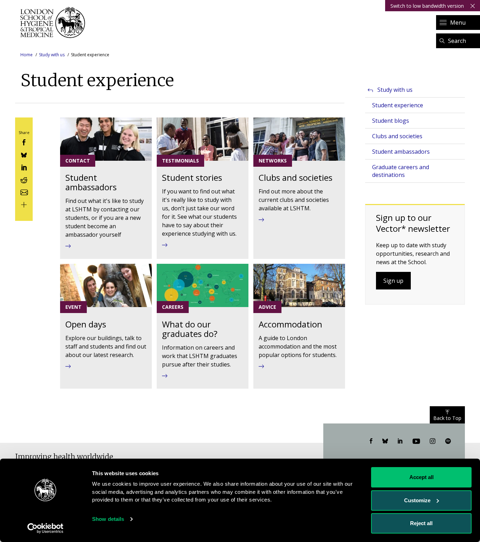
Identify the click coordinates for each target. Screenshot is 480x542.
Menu (458, 22)
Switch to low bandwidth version (427, 5)
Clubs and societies (397, 136)
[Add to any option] (24, 204)
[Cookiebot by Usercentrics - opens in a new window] (45, 528)
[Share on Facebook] (24, 142)
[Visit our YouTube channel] (416, 441)
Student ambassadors (401, 151)
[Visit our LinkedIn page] (400, 441)
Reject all (421, 523)
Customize (417, 500)
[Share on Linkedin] (24, 167)
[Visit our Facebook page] (371, 441)
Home (26, 55)
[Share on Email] (24, 191)
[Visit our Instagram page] (432, 441)
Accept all (421, 477)
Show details (108, 519)
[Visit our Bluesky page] (385, 441)
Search (457, 41)
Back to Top (447, 418)
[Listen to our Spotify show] (448, 441)
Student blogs (390, 121)
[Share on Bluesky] (24, 154)
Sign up (393, 281)
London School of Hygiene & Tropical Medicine (54, 22)
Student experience (397, 105)
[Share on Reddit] (24, 179)
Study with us (52, 55)
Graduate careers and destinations (400, 171)
